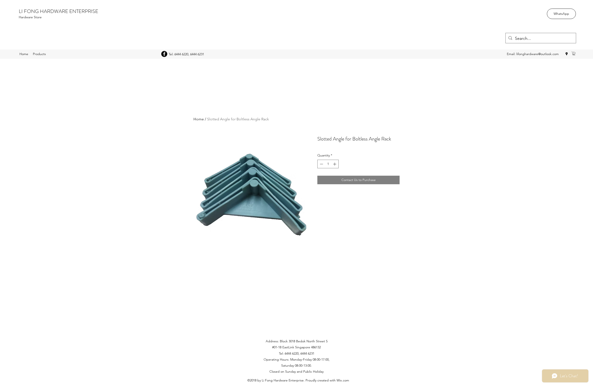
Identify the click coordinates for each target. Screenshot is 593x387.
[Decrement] (321, 164)
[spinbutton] (328, 164)
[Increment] (335, 164)
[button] (574, 53)
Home (198, 119)
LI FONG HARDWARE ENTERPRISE (58, 11)
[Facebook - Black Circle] (164, 54)
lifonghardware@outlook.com (537, 54)
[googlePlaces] (566, 54)
